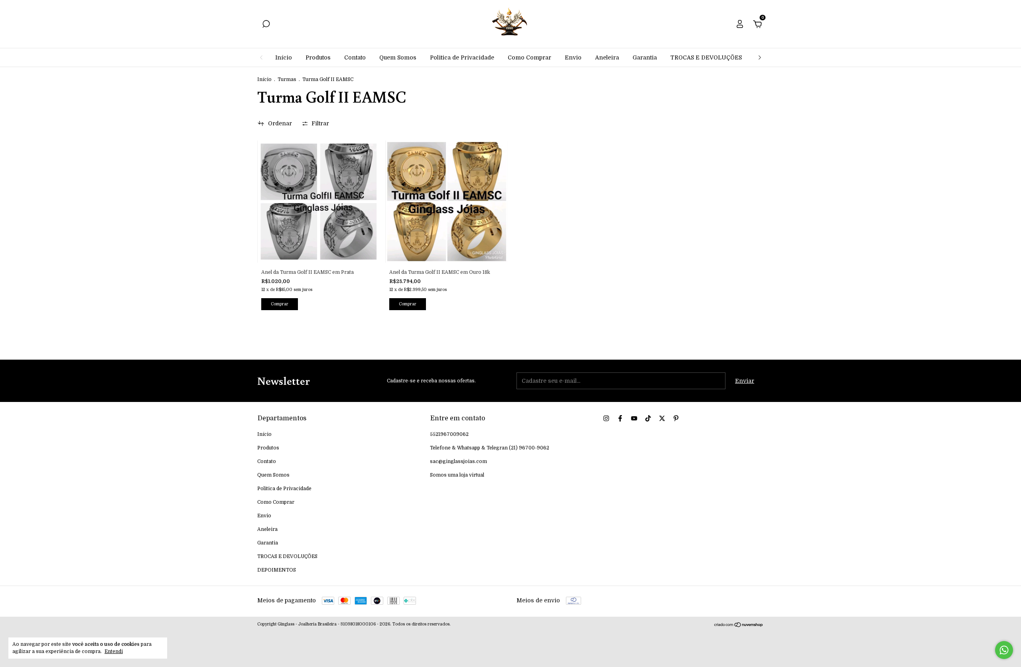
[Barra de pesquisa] (266, 25)
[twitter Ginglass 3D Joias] (662, 418)
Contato (355, 57)
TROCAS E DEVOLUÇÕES (706, 57)
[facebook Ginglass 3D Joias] (620, 418)
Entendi (113, 651)
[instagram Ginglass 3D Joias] (606, 418)
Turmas (288, 79)
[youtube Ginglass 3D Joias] (634, 418)
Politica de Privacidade (462, 57)
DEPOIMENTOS (276, 570)
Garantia (645, 57)
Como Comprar (529, 57)
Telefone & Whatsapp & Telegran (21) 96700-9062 (489, 448)
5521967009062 (449, 434)
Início (283, 57)
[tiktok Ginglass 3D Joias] (648, 418)
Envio (573, 57)
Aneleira (607, 57)
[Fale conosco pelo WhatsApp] (1004, 650)
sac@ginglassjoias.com (458, 461)
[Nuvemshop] (739, 625)
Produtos (318, 57)
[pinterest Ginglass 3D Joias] (676, 418)
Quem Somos (397, 57)
